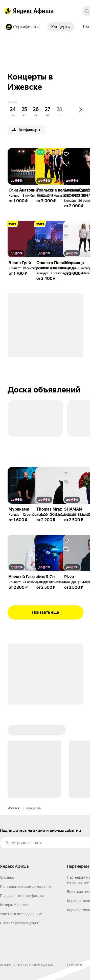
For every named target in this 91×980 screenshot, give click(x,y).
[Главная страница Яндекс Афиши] (7, 11)
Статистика (75, 965)
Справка (7, 877)
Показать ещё (45, 612)
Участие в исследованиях (21, 914)
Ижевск (14, 808)
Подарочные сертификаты (22, 896)
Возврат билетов (14, 905)
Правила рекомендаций (19, 923)
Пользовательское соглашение (26, 886)
